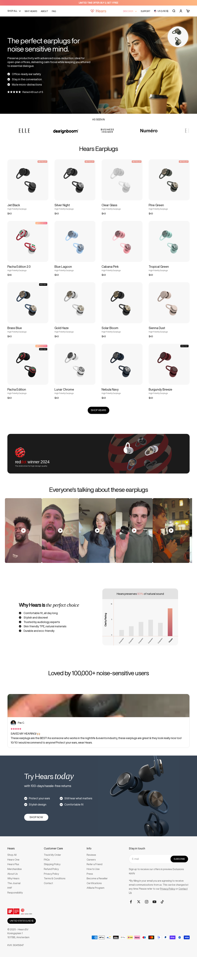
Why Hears (13, 878)
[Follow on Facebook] (131, 902)
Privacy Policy (51, 874)
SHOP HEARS (98, 410)
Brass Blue (14, 328)
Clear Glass (109, 205)
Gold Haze (61, 328)
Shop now (36, 817)
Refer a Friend (94, 864)
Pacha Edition (16, 389)
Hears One (13, 859)
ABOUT (44, 11)
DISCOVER (128, 11)
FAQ (54, 11)
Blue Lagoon (63, 266)
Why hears (31, 11)
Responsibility (15, 892)
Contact (48, 883)
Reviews (91, 855)
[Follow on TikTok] (162, 902)
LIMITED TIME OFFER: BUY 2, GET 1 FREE (98, 3)
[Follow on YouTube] (154, 902)
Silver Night (62, 205)
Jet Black (13, 205)
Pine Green (156, 205)
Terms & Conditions (54, 878)
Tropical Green (159, 266)
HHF (9, 888)
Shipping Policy (52, 864)
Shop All (11, 855)
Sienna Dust (157, 328)
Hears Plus (13, 864)
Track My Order (52, 855)
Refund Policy (51, 869)
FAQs (47, 859)
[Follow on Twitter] (139, 902)
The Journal (13, 883)
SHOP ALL (12, 11)
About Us (12, 874)
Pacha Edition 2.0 (19, 266)
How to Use (93, 869)
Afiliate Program (95, 888)
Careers (91, 859)
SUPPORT (145, 11)
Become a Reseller (97, 878)
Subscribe (179, 859)
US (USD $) (163, 11)
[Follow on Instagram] (147, 902)
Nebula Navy (110, 389)
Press (90, 874)
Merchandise (14, 869)
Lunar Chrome (64, 389)
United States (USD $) (22, 921)
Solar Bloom (110, 328)
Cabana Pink (110, 266)
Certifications (94, 883)
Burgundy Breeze (160, 389)
